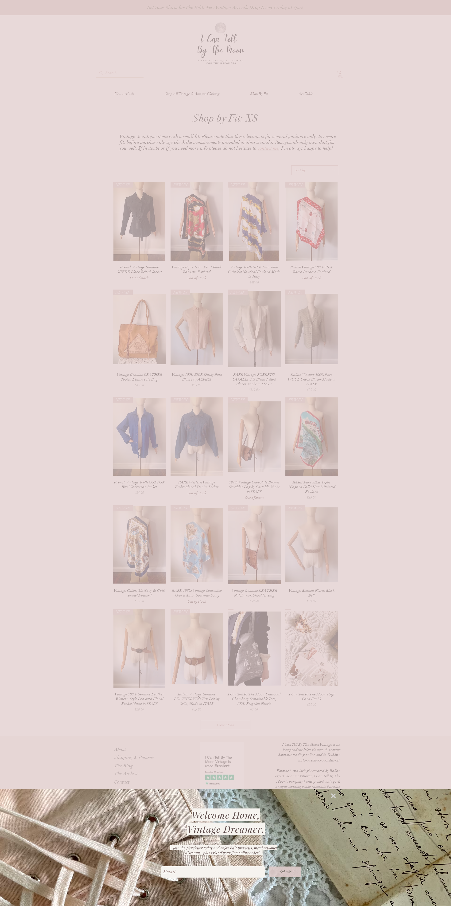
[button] (333, 796)
